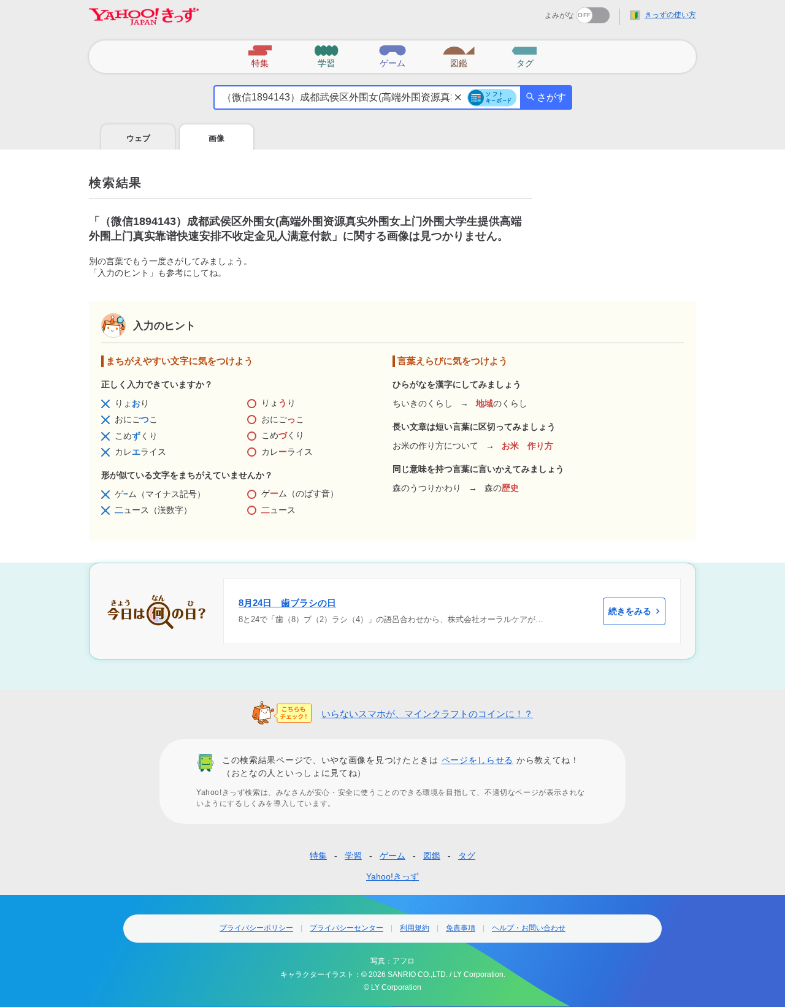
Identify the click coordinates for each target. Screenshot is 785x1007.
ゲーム (392, 856)
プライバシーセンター (346, 928)
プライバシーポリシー (256, 928)
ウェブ (138, 138)
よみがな (559, 15)
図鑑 (431, 856)
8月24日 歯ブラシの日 (287, 603)
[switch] (549, 11)
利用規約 (414, 928)
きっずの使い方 (670, 14)
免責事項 (460, 928)
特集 (318, 856)
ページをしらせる (478, 760)
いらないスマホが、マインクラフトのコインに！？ (427, 714)
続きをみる (629, 611)
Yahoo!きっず (392, 876)
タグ (466, 856)
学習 (353, 856)
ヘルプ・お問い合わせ (528, 928)
